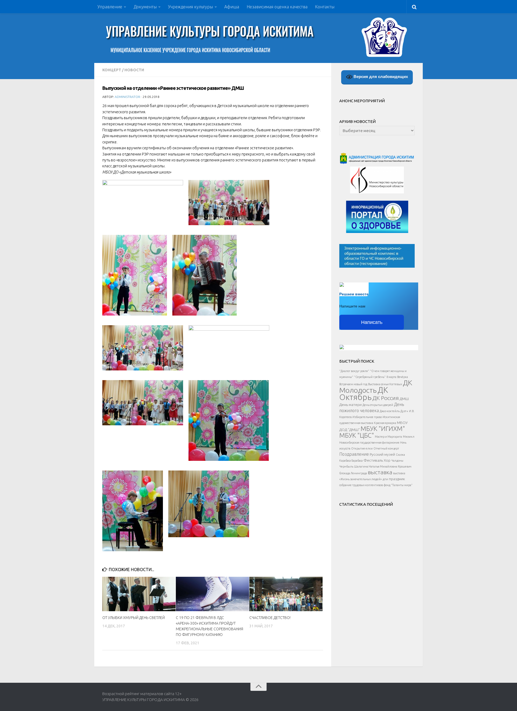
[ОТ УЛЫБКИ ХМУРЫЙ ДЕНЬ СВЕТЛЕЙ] (139, 594)
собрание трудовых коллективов (361, 485)
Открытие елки (362, 448)
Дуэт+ (404, 411)
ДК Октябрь (363, 393)
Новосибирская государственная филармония (369, 442)
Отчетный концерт (386, 448)
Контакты (324, 6)
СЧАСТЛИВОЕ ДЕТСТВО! (270, 618)
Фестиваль (373, 460)
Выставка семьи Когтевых (385, 384)
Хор (387, 460)
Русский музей (382, 454)
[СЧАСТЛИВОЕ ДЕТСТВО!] (286, 594)
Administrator (127, 96)
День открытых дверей (377, 404)
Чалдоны (397, 460)
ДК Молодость (375, 386)
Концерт (111, 70)
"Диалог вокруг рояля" (354, 371)
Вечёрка (402, 377)
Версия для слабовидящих (380, 76)
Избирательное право (367, 417)
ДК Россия (385, 398)
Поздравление (354, 454)
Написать (371, 322)
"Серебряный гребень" (370, 377)
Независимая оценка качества (277, 6)
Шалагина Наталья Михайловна (375, 466)
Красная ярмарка (385, 423)
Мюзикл (408, 436)
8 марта (391, 377)
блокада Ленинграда (353, 473)
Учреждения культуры (190, 6)
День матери (350, 404)
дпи (385, 479)
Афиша (231, 6)
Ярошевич (404, 466)
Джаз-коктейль (390, 411)
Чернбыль (346, 466)
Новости (134, 70)
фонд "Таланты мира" (398, 485)
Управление (109, 6)
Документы (145, 6)
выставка (380, 472)
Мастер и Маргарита (388, 436)
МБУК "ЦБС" (356, 435)
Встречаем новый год (353, 384)
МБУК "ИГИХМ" (383, 428)
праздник (397, 479)
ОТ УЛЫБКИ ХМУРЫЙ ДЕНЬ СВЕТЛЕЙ (133, 618)
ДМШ (404, 399)
